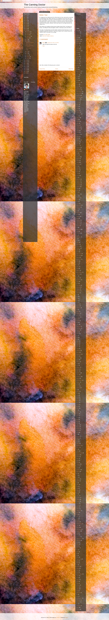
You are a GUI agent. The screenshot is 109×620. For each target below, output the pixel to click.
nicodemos (58, 617)
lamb (77, 318)
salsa (77, 492)
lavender (77, 320)
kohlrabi (77, 315)
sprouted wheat (79, 523)
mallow (77, 344)
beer (77, 78)
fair (45, 35)
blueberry (78, 99)
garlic (77, 251)
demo (77, 208)
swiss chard (78, 540)
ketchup (77, 303)
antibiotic (78, 35)
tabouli (77, 544)
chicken (77, 149)
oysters (77, 398)
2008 (26, 72)
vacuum (77, 579)
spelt (77, 519)
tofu (77, 564)
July (27, 39)
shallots (77, 508)
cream (77, 188)
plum (77, 439)
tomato (77, 568)
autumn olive (78, 50)
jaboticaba (78, 290)
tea (77, 553)
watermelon (78, 592)
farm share (78, 229)
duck (77, 214)
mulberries (52, 35)
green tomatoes (79, 272)
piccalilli (77, 430)
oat (77, 389)
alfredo (77, 30)
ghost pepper (78, 259)
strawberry (78, 531)
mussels (77, 378)
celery (77, 138)
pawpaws (78, 411)
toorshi (77, 570)
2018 (26, 28)
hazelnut (77, 277)
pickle (77, 432)
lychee (77, 343)
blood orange (78, 97)
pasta (77, 406)
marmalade (78, 350)
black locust (78, 89)
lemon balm (78, 326)
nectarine (78, 382)
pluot (77, 441)
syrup (77, 542)
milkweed (78, 361)
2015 (26, 61)
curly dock (78, 197)
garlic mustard (79, 253)
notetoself (78, 387)
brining (77, 108)
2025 (26, 17)
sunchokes (78, 536)
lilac (77, 335)
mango (77, 346)
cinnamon (78, 164)
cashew (77, 132)
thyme (77, 560)
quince (77, 458)
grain (77, 264)
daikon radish (78, 205)
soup (77, 518)
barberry (77, 61)
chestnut (78, 145)
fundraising (78, 248)
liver (77, 339)
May (27, 51)
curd (77, 195)
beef (77, 76)
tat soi (77, 551)
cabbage (77, 117)
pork (77, 449)
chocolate (78, 156)
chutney (77, 160)
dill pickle (78, 212)
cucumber (78, 194)
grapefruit (78, 270)
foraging (47, 35)
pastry (77, 408)
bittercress (78, 87)
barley (77, 63)
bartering (78, 65)
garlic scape (78, 255)
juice (77, 298)
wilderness (78, 601)
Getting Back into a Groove (29, 46)
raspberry (78, 464)
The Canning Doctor (34, 4)
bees (77, 80)
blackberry (78, 95)
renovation (78, 469)
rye (77, 482)
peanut (77, 415)
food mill (77, 244)
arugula (77, 48)
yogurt (77, 607)
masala (77, 356)
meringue (78, 357)
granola (77, 266)
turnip (77, 577)
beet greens (78, 82)
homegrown (78, 279)
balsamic (78, 58)
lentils (77, 331)
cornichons (78, 179)
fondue (77, 242)
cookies (77, 175)
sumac (77, 534)
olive (77, 393)
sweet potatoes (79, 538)
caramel (77, 125)
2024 (26, 18)
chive (77, 154)
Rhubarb (77, 471)
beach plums (78, 71)
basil (77, 67)
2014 (26, 63)
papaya (77, 400)
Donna (44, 42)
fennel (77, 231)
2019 (26, 26)
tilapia (77, 562)
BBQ (77, 69)
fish (77, 240)
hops (77, 283)
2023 (26, 20)
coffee (77, 171)
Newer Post (42, 68)
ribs (77, 473)
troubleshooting (79, 573)
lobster (77, 341)
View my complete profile (25, 114)
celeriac (77, 136)
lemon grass (78, 328)
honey (77, 281)
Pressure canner (79, 452)
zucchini (77, 609)
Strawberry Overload (29, 42)
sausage (77, 499)
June (27, 41)
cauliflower (78, 134)
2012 (26, 66)
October (28, 34)
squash (77, 527)
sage (77, 486)
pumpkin (77, 454)
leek (77, 322)
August (27, 37)
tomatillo (77, 566)
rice (77, 475)
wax (77, 594)
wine (77, 603)
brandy (77, 104)
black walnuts (78, 93)
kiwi (77, 309)
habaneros (78, 274)
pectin (77, 423)
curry (77, 201)
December (28, 31)
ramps (77, 462)
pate (77, 410)
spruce (77, 525)
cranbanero (78, 184)
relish (77, 467)
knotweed (78, 313)
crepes (77, 190)
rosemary (78, 478)
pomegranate (78, 445)
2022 (26, 22)
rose (77, 477)
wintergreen (78, 605)
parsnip (77, 404)
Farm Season (28, 48)
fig (76, 238)
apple (77, 37)
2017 (26, 30)
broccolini (78, 112)
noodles (77, 385)
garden (77, 249)
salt (77, 493)
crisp (77, 192)
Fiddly (27, 49)
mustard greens (79, 380)
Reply (44, 45)
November (28, 33)
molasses (78, 367)
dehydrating (78, 207)
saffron (77, 484)
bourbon (77, 102)
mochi (77, 365)
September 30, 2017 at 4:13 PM (53, 42)
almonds (77, 32)
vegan (77, 583)
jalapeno (77, 292)
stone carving (78, 529)
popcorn (77, 447)
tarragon (77, 547)
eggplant (77, 216)
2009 (26, 71)
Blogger (66, 617)
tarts (77, 549)
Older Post (71, 68)
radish (77, 460)
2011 (26, 68)
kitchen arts (78, 307)
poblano (77, 443)
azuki (77, 52)
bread (43, 35)
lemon (77, 324)
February (28, 56)
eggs (77, 218)
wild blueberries (79, 598)
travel (77, 572)
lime (77, 337)
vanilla (77, 581)
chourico (77, 158)
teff (77, 555)
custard (77, 203)
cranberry (78, 186)
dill (76, 210)
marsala (77, 352)
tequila (77, 557)
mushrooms (78, 376)
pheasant (78, 428)
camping (77, 121)
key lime (77, 305)
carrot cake (78, 128)
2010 (26, 69)
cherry (77, 143)
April (27, 53)
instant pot (78, 287)
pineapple (78, 436)
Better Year (28, 44)
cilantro (77, 162)
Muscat (77, 374)
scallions (78, 501)
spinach (77, 521)
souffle (77, 516)
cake (77, 119)
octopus (77, 391)
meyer (77, 359)
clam (77, 166)
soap (77, 514)
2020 (26, 25)
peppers (77, 424)
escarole (77, 225)
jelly (77, 296)
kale (77, 300)
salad (77, 488)
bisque (77, 86)
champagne (78, 140)
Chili (77, 153)
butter (77, 115)
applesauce (78, 39)
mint (77, 363)
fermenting (78, 233)
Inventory (78, 289)
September (28, 36)
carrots (77, 130)
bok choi (77, 100)
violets (77, 588)
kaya (77, 302)
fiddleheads (78, 236)
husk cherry (78, 285)
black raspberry (79, 91)
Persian (77, 426)
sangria (77, 495)
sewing (77, 506)
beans (77, 74)
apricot (77, 43)
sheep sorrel (78, 510)
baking (77, 56)
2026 (26, 15)
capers (77, 123)
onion (77, 395)
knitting (77, 311)
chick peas (78, 147)
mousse (77, 369)
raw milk (77, 465)
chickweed (78, 151)
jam (77, 294)
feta (77, 235)
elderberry (78, 220)
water (77, 590)
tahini (77, 546)
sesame (77, 505)
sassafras (78, 497)
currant (77, 199)
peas (77, 419)
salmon (77, 490)
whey (77, 596)
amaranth (78, 33)
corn (77, 177)
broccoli (77, 110)
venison (77, 585)
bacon (77, 54)
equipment (78, 223)
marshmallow (78, 354)
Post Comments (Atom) (59, 72)
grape (77, 268)
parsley (77, 402)
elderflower (78, 221)
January (28, 58)
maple (77, 348)
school (77, 503)
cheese (77, 141)
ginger (77, 261)
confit (77, 173)
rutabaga (78, 480)
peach (77, 413)
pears (77, 417)
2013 (26, 64)
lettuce (77, 333)
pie (76, 434)
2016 (26, 60)
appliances (78, 41)
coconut (77, 169)
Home (56, 68)
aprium (77, 45)
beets (77, 84)
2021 (26, 23)
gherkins (77, 257)
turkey (77, 575)
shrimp (77, 512)
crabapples (78, 182)
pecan (77, 421)
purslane (77, 456)
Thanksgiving (78, 559)
